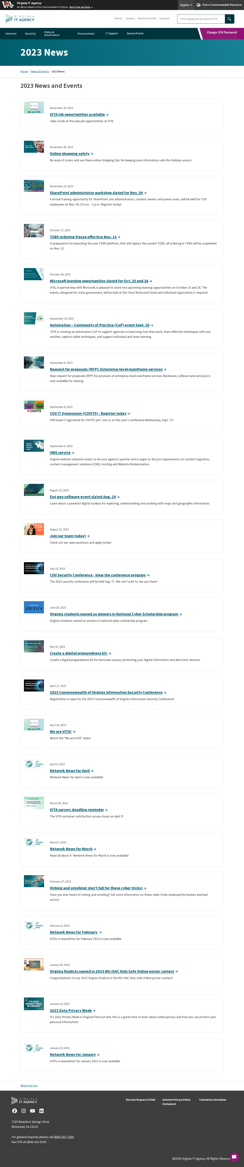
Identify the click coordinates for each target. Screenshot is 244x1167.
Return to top (29, 1086)
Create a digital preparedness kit (79, 653)
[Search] (229, 19)
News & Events (147, 18)
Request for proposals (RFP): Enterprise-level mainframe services (106, 369)
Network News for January (73, 1054)
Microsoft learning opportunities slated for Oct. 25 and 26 (99, 281)
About (118, 18)
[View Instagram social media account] (23, 1111)
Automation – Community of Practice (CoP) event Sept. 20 (100, 325)
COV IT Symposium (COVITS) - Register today (88, 413)
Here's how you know (79, 7)
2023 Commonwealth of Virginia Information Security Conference (106, 692)
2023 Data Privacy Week (71, 1010)
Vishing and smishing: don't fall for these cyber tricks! (96, 888)
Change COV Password (222, 32)
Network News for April (70, 771)
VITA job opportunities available (77, 114)
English (186, 5)
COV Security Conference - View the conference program (98, 575)
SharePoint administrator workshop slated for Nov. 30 (96, 193)
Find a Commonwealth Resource (222, 4)
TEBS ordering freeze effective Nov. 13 (83, 237)
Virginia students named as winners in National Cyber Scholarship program (114, 614)
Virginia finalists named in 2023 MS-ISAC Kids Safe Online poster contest (112, 971)
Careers (130, 18)
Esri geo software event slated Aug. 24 (83, 497)
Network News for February (74, 932)
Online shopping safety (69, 153)
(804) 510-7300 (64, 1137)
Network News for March (71, 849)
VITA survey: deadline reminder (77, 810)
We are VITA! (61, 731)
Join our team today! (68, 536)
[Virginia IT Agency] (20, 19)
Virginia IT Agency (29, 3)
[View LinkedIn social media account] (41, 1111)
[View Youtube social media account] (32, 1111)
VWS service (60, 452)
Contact (165, 18)
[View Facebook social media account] (14, 1111)
